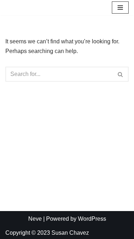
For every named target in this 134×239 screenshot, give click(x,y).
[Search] (121, 74)
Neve (35, 219)
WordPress (92, 219)
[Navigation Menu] (120, 7)
